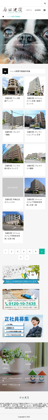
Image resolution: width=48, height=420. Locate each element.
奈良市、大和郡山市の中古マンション (34, 379)
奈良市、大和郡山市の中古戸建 (12, 379)
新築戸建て (29, 352)
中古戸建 (5, 356)
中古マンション (30, 356)
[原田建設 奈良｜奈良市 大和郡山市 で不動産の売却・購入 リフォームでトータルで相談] (12, 8)
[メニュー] (44, 10)
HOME (4, 352)
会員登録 (38, 10)
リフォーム (29, 360)
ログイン (29, 10)
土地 (3, 360)
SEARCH (45, 3)
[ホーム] (3, 16)
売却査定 (5, 364)
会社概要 (28, 364)
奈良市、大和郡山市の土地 (11, 385)
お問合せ (5, 368)
